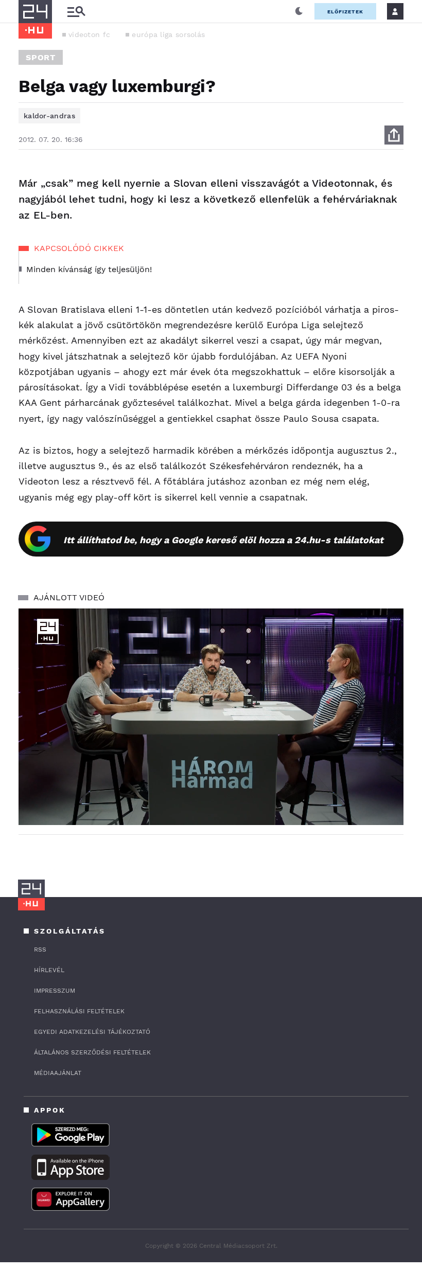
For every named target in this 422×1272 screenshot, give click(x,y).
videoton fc (89, 34)
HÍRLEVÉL (49, 970)
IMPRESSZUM (54, 990)
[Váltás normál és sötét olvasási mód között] (299, 11)
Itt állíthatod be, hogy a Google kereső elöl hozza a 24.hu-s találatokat (223, 539)
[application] (211, 716)
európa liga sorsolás (168, 34)
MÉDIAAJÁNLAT (57, 1073)
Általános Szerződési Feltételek (92, 1052)
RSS (40, 949)
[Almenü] (76, 11)
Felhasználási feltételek (79, 1011)
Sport (41, 57)
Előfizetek (345, 11)
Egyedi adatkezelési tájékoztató (92, 1031)
